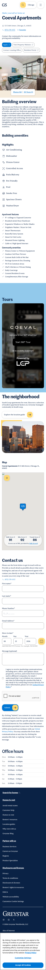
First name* (7, 584)
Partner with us (9, 841)
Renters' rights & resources (13, 887)
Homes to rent (9, 800)
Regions (6, 856)
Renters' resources (10, 820)
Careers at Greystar (10, 851)
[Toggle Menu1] (40, 5)
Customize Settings (23, 958)
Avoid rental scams (10, 806)
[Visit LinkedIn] (9, 920)
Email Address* (8, 621)
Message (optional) (9, 651)
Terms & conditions (10, 878)
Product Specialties (10, 861)
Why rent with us (9, 829)
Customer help (8, 810)
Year (26, 636)
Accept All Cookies (23, 965)
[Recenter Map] (7, 478)
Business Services (9, 847)
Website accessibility (11, 897)
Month (4, 636)
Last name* (6, 596)
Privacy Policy (30, 953)
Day (14, 636)
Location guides (9, 824)
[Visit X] (14, 920)
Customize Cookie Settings (13, 901)
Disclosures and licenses (13, 868)
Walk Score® (33, 543)
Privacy (5, 873)
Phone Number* (8, 608)
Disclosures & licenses (11, 883)
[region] (23, 951)
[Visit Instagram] (4, 920)
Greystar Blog (8, 834)
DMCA (5, 892)
